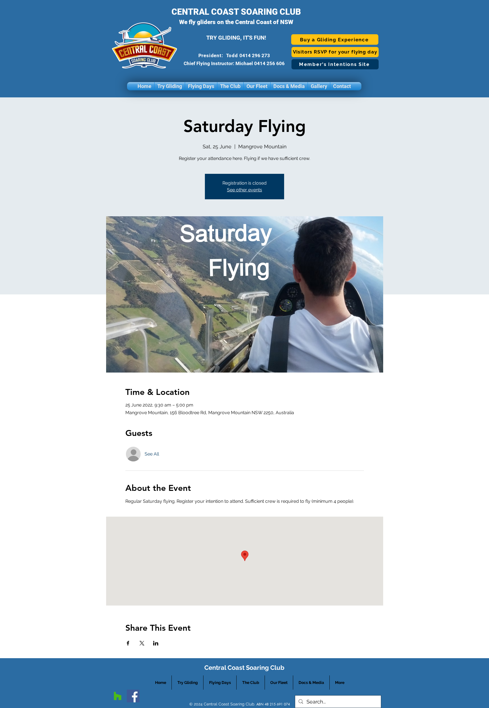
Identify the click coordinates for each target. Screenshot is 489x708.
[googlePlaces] (117, 696)
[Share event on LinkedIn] (155, 643)
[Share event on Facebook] (128, 643)
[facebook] (133, 696)
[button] (170, 86)
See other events (244, 189)
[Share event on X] (142, 643)
